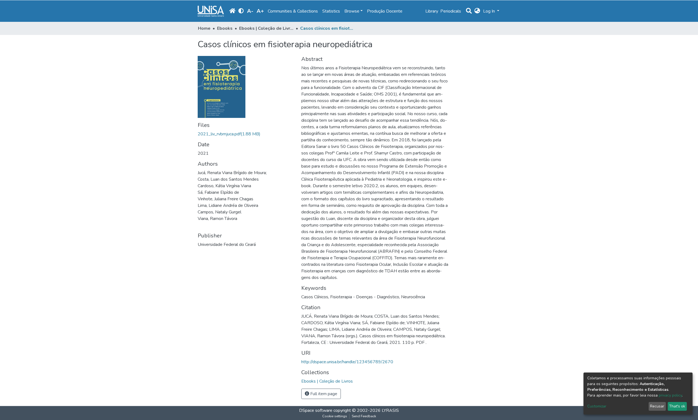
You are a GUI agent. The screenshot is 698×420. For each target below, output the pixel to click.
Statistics (331, 11)
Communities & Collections (293, 11)
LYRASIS (390, 410)
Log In (489, 11)
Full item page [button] (323, 394)
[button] (477, 11)
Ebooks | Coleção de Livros (266, 28)
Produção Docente (384, 11)
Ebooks (225, 28)
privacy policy (670, 395)
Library (431, 11)
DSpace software (315, 410)
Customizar (596, 406)
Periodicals (450, 11)
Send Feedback (364, 416)
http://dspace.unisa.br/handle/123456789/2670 (347, 362)
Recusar (657, 406)
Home (204, 28)
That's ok (677, 406)
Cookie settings (334, 416)
